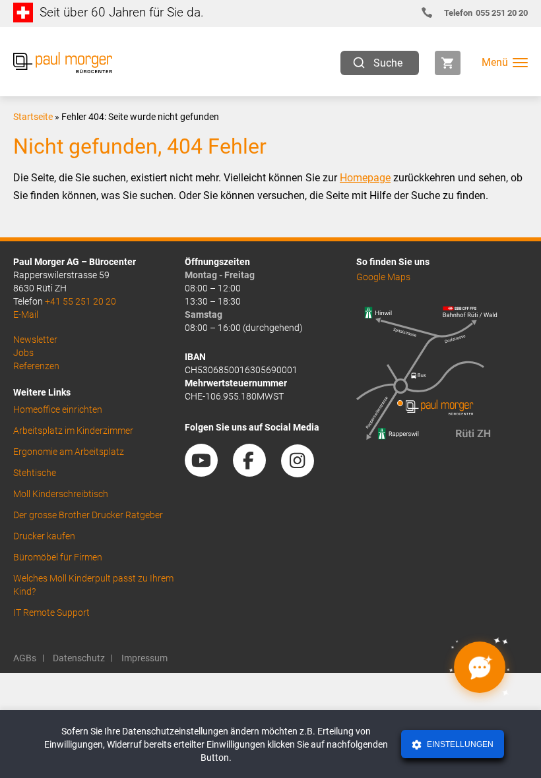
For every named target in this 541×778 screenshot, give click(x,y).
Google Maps (383, 277)
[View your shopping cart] (448, 63)
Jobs (23, 352)
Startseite (33, 116)
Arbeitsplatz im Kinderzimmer (73, 430)
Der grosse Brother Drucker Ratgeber (88, 515)
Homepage (365, 177)
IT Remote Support (51, 612)
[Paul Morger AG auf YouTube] (208, 472)
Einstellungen (459, 744)
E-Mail (25, 314)
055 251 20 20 (486, 13)
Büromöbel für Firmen (57, 557)
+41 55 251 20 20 (80, 301)
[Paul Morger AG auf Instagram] (304, 472)
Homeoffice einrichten (57, 409)
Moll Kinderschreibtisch (60, 494)
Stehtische (34, 472)
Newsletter (35, 339)
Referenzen (36, 366)
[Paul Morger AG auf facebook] (256, 472)
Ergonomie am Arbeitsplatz (68, 451)
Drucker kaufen (44, 536)
